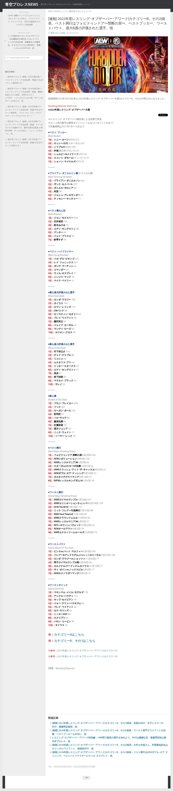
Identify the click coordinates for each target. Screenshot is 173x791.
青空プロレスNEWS (21, 4)
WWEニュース (60, 11)
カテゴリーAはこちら (69, 634)
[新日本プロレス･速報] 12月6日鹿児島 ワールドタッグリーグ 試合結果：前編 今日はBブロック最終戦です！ (24, 80)
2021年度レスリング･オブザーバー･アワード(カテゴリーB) (87, 656)
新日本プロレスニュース (80, 11)
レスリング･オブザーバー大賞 (84, 767)
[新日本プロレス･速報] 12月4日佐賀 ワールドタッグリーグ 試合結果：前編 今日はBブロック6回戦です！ (24, 142)
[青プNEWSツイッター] (158, 782)
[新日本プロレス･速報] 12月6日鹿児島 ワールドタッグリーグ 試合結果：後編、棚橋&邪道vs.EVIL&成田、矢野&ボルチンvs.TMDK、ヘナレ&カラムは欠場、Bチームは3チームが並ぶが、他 (24, 94)
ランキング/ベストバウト (63, 767)
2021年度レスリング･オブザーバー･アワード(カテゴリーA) (87, 650)
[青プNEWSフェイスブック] (163, 782)
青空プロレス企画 (58, 33)
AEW (50, 11)
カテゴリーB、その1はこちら (74, 641)
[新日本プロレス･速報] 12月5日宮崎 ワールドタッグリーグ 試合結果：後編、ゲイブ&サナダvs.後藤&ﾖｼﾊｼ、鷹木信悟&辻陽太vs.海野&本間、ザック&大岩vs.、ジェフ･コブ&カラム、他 (24, 127)
